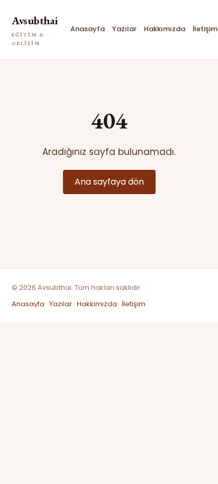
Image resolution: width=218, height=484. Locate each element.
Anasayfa (87, 29)
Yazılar (124, 29)
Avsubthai (35, 30)
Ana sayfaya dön (109, 182)
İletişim (205, 29)
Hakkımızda (164, 29)
